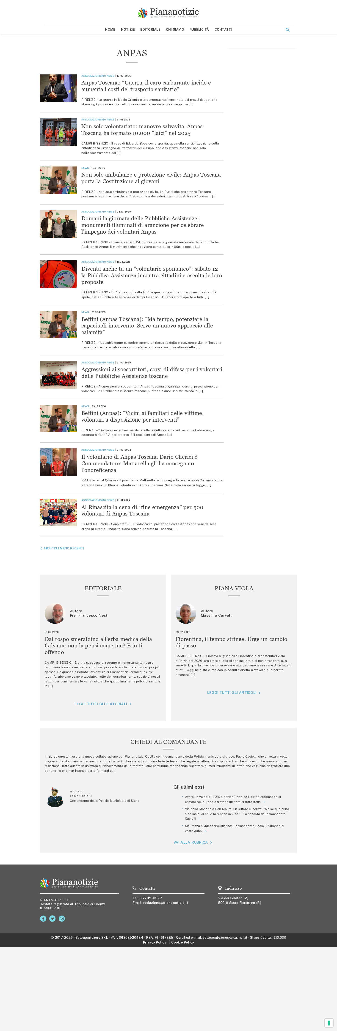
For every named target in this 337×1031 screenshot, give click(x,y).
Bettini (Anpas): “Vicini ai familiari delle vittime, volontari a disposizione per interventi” (142, 416)
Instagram (63, 919)
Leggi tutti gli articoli (231, 692)
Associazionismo (93, 75)
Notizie (128, 29)
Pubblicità (199, 29)
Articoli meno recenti (64, 548)
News (110, 75)
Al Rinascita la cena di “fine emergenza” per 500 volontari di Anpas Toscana (142, 510)
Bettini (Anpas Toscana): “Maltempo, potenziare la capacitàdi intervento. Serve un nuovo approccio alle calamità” (147, 325)
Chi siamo (175, 29)
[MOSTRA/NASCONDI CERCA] (287, 29)
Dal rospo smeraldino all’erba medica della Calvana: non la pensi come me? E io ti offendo (98, 645)
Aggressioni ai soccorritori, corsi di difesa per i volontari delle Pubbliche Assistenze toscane (151, 372)
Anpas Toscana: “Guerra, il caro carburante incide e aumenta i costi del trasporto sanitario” (146, 85)
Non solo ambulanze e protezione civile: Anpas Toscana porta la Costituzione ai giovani (151, 178)
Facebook (44, 919)
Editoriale (150, 29)
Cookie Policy (182, 942)
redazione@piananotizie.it (165, 903)
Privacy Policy (154, 942)
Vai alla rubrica (191, 842)
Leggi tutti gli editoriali (101, 704)
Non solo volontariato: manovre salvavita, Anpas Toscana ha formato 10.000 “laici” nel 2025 (142, 129)
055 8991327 (150, 898)
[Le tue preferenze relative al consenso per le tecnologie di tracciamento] (329, 1023)
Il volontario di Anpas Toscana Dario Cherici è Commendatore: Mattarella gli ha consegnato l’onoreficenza (139, 463)
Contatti (223, 29)
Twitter (53, 919)
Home (110, 29)
